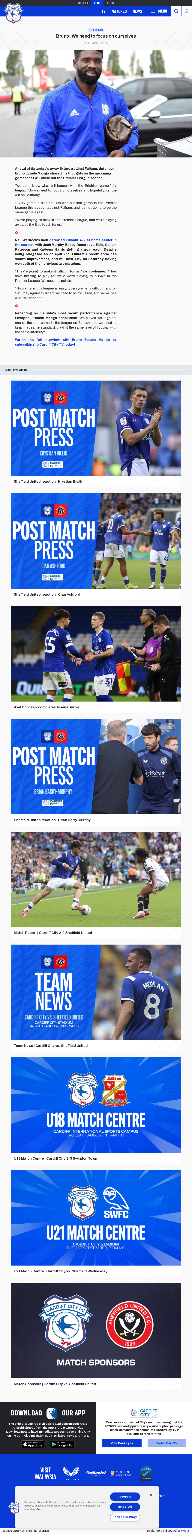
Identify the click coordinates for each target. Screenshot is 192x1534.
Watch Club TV (166, 1443)
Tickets (82, 3)
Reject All (125, 1506)
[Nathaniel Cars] (96, 1473)
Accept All (125, 1496)
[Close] (151, 1495)
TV (103, 11)
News (137, 11)
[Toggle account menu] (187, 11)
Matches (119, 11)
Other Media (181, 1530)
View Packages (122, 1443)
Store (110, 3)
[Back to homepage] (13, 12)
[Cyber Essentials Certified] (146, 1473)
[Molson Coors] (121, 1473)
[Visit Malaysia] (45, 1473)
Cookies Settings (125, 1516)
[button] (14, 1508)
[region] (87, 1507)
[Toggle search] (176, 11)
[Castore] (71, 1473)
